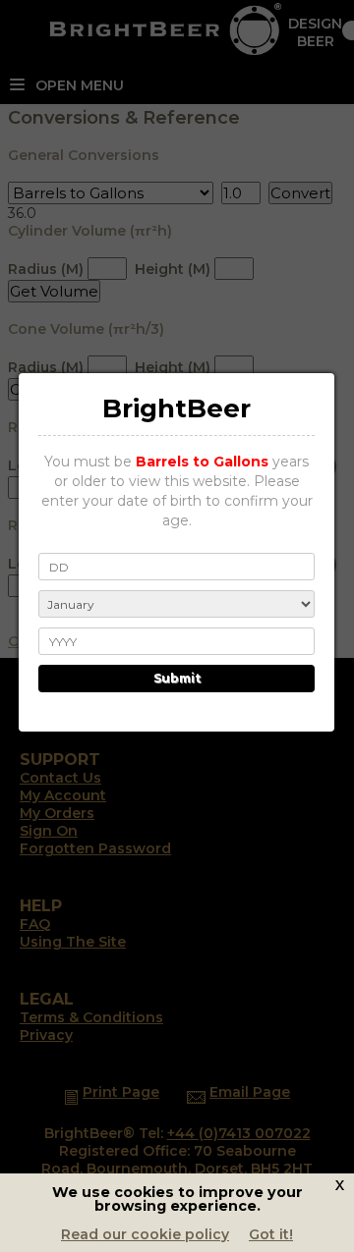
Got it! (271, 1234)
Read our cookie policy (145, 1234)
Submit (177, 678)
